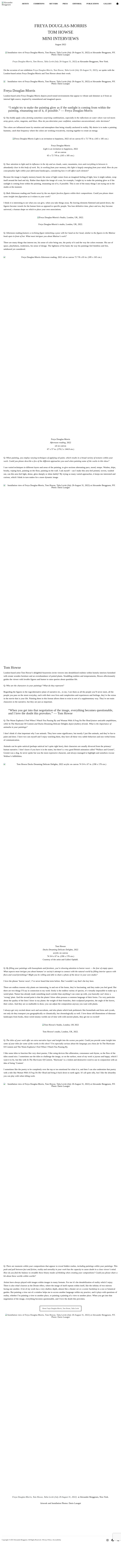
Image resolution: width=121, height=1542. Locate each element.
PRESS (65, 4)
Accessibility (57, 1540)
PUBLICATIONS (92, 4)
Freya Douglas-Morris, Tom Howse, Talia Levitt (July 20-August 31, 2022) (44, 1497)
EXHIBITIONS (39, 4)
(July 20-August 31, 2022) (45, 61)
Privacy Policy (47, 1540)
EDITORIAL (77, 4)
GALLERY (108, 4)
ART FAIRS (53, 4)
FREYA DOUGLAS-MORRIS (60, 25)
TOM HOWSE (60, 32)
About (60, 1308)
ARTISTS (25, 4)
